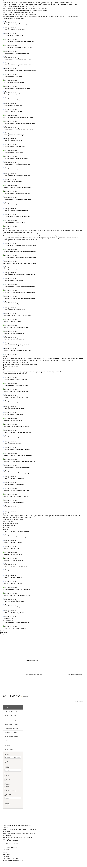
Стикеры (5, 370)
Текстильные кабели (72, 238)
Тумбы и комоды (8, 372)
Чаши (17, 523)
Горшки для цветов (77, 358)
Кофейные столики (49, 4)
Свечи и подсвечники (53, 358)
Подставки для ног (30, 8)
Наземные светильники (10, 236)
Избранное (6, 837)
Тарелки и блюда (30, 515)
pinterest (6, 857)
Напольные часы (8, 364)
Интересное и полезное (66, 360)
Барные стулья (12, 4)
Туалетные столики (9, 6)
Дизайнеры (3, 632)
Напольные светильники (60, 230)
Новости (32, 833)
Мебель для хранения (43, 3)
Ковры (18, 358)
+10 (6, 20)
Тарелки (10, 521)
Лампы (25, 238)
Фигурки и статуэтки (40, 358)
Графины (6, 525)
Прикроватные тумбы (40, 10)
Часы (8, 358)
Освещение (6, 228)
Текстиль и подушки (26, 358)
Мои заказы (19, 837)
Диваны (5, 8)
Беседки (5, 16)
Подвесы (49, 238)
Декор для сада (53, 360)
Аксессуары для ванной (10, 360)
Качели (48, 16)
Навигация (11, 825)
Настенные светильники (44, 230)
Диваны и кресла (18, 3)
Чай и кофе (12, 517)
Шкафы (21, 12)
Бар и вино (19, 517)
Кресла (21, 8)
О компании (25, 833)
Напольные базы (33, 238)
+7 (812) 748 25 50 (12, 844)
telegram (6, 849)
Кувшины (12, 525)
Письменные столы (72, 4)
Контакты (29, 825)
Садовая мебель (66, 3)
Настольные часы (31, 364)
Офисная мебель (55, 3)
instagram (6, 854)
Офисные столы (19, 14)
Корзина (12, 837)
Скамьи (34, 6)
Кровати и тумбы (29, 3)
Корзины (37, 372)
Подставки (6, 529)
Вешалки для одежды (21, 372)
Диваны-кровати (13, 8)
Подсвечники (7, 368)
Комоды (5, 12)
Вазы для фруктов (9, 523)
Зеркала (13, 358)
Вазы (4, 358)
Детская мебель (8, 620)
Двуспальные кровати (10, 10)
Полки (10, 12)
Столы (27, 4)
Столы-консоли (61, 4)
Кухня (4, 514)
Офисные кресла (8, 14)
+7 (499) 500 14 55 (8, 628)
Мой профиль (28, 837)
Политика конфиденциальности (13, 860)
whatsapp (6, 852)
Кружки (16, 519)
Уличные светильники (75, 230)
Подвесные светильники (45, 234)
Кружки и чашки (20, 515)
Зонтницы (31, 372)
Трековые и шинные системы (12, 232)
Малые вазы (16, 362)
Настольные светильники (27, 230)
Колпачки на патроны (16, 238)
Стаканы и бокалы (9, 515)
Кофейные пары (8, 519)
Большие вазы (7, 362)
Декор (5, 356)
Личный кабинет (20, 825)
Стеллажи (15, 12)
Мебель (5, 1)
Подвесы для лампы (59, 238)
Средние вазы (25, 362)
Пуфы (38, 8)
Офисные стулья (30, 14)
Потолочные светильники (11, 230)
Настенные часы (19, 364)
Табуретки (21, 4)
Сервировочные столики (23, 6)
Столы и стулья (8, 3)
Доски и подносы (67, 515)
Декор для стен (65, 358)
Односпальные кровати (24, 10)
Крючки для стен (46, 372)
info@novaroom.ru (20, 628)
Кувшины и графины (55, 515)
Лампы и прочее (27, 232)
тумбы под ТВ (28, 12)
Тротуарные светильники (63, 236)
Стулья (5, 4)
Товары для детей (8, 618)
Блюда (5, 521)
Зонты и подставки (39, 16)
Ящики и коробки (57, 372)
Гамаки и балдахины (15, 16)
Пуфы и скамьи (56, 16)
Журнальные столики (36, 4)
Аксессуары (27, 517)
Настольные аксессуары (26, 360)
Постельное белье (13, 366)
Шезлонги (44, 8)
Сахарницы (6, 527)
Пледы (5, 366)
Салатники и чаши (42, 515)
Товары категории (11, 22)
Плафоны (42, 238)
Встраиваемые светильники (12, 234)
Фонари (20, 236)
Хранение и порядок (41, 360)
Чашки (21, 519)
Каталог (2, 630)
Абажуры (6, 238)
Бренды (2, 634)
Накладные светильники (29, 234)
